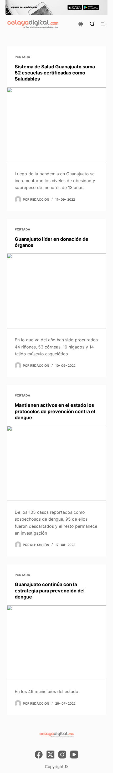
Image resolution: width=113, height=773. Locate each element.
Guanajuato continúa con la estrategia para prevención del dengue (50, 591)
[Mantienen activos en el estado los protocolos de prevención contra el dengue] (56, 463)
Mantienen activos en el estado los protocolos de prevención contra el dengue (55, 411)
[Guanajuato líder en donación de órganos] (56, 290)
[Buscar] (92, 24)
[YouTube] (74, 754)
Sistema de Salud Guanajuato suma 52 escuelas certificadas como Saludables (55, 73)
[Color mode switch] (80, 24)
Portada (22, 57)
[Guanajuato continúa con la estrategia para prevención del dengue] (56, 642)
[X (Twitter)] (50, 754)
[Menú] (103, 24)
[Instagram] (62, 754)
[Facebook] (39, 754)
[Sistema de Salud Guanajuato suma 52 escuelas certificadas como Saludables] (56, 124)
